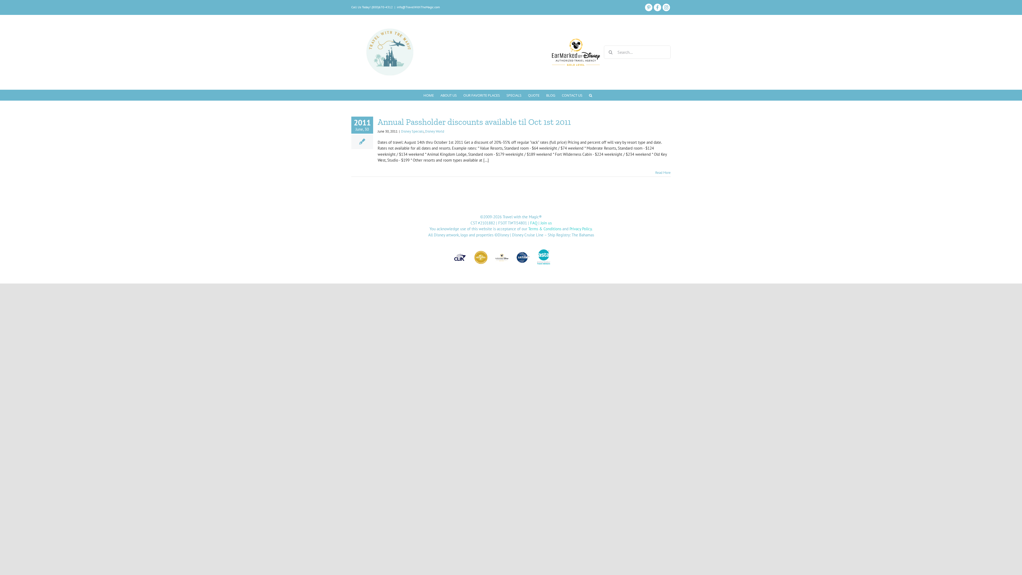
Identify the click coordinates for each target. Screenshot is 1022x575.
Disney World (434, 131)
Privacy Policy (581, 228)
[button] (590, 95)
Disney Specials (412, 131)
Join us (546, 222)
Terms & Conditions (544, 228)
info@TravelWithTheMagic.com (418, 7)
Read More (663, 172)
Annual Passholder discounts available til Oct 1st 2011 (474, 122)
